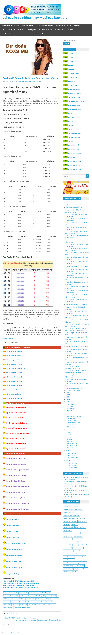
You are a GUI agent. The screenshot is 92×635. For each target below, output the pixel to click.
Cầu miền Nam (74, 105)
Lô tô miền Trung (74, 153)
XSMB (23, 34)
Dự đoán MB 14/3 (8, 338)
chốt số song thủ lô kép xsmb (14, 360)
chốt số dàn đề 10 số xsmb (14, 390)
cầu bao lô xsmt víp (12, 537)
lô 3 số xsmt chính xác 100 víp (16, 543)
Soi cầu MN (49, 602)
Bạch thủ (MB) (74, 89)
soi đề (76, 569)
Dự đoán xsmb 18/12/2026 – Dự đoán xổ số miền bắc (21, 583)
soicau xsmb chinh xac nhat (22, 607)
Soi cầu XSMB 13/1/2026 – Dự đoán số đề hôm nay (21, 587)
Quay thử (83, 34)
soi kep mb (77, 554)
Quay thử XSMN (74, 169)
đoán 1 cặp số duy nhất (42, 596)
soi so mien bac (68, 569)
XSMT (36, 34)
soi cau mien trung (39, 602)
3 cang (5, 593)
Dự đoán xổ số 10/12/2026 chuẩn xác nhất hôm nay (21, 581)
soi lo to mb (82, 557)
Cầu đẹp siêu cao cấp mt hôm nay (13, 30)
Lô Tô (75, 34)
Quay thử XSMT (74, 165)
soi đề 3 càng (83, 569)
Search (66, 43)
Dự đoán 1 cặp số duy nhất (10, 596)
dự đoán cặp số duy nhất (27, 596)
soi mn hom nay (79, 565)
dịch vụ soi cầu (23, 593)
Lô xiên (71, 117)
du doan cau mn (33, 593)
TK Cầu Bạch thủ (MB (74, 416)
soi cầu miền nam (27, 602)
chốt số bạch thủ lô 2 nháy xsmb (15, 368)
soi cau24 (67, 524)
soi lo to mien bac (69, 560)
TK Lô (68, 34)
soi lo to (75, 557)
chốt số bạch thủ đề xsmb (13, 364)
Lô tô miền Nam (74, 149)
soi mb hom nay (68, 565)
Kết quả (44, 34)
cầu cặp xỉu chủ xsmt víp (14, 549)
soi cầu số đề (7, 604)
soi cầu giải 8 (47, 598)
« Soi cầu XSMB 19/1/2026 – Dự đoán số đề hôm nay (20, 618)
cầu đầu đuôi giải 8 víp (13, 562)
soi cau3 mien (82, 521)
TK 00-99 (71, 141)
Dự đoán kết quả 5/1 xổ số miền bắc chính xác (19, 585)
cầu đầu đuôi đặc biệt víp (14, 568)
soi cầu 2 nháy (21, 598)
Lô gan (70, 113)
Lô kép (70, 121)
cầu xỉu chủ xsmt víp (12, 519)
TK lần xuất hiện (74, 137)
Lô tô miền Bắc (74, 145)
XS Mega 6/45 (73, 73)
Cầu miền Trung (74, 109)
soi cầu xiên (23, 604)
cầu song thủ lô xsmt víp (14, 555)
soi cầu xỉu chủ (42, 604)
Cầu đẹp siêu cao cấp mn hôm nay (40, 30)
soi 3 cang (6, 598)
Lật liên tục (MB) (74, 93)
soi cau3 (74, 521)
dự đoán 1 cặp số (45, 593)
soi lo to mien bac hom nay (71, 563)
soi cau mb (6, 602)
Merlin (19, 633)
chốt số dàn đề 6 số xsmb (13, 381)
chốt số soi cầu (13, 593)
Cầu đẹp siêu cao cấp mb (44, 26)
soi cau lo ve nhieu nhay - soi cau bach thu (29, 81)
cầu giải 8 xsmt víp (12, 531)
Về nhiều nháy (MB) (76, 101)
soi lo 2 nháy (67, 557)
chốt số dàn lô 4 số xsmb (13, 394)
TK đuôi (71, 129)
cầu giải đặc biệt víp (12, 525)
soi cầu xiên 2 (32, 604)
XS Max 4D (72, 77)
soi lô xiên (83, 563)
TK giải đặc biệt (74, 133)
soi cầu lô (55, 598)
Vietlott (53, 34)
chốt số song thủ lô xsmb (13, 351)
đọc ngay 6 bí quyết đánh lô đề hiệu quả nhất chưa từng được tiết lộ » (38, 620)
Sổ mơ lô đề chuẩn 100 (10, 34)
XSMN (29, 34)
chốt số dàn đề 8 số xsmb (13, 385)
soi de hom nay (68, 554)
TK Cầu (61, 34)
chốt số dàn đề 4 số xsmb (13, 377)
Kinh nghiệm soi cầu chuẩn (64, 30)
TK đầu (71, 125)
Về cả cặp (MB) (74, 97)
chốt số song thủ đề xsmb (13, 373)
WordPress (12, 633)
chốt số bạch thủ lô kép (13, 355)
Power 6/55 (72, 81)
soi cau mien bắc (16, 602)
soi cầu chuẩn (30, 598)
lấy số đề (53, 596)
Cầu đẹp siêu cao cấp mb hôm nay (68, 26)
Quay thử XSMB (74, 161)
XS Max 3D (72, 85)
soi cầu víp (15, 604)
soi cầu (13, 598)
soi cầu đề (39, 598)
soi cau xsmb (51, 604)
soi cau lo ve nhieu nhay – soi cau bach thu (35, 18)
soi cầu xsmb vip (8, 607)
